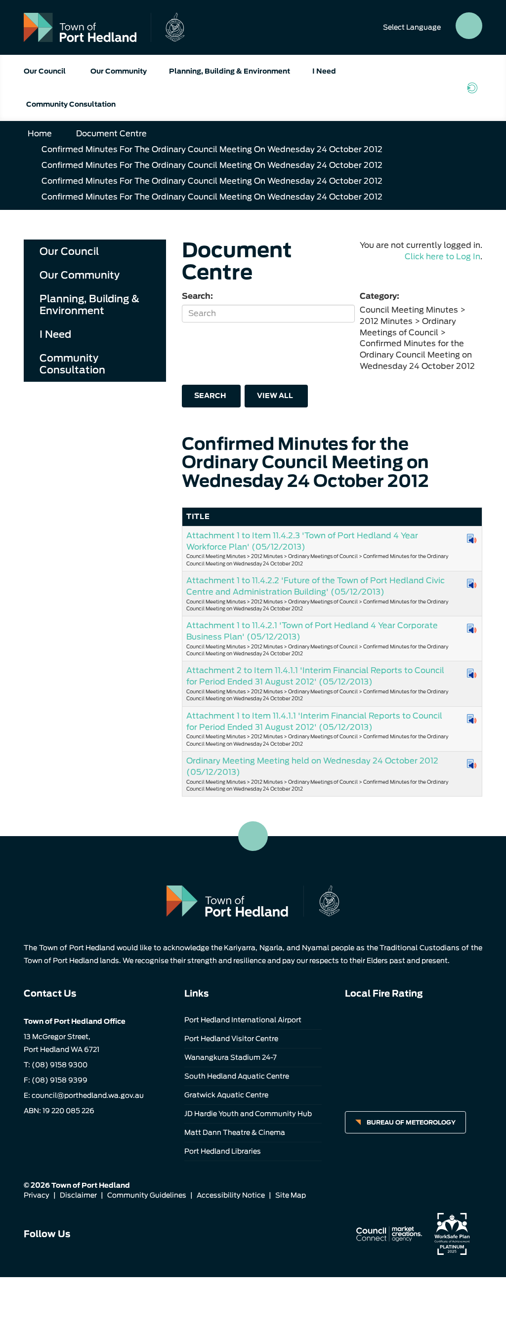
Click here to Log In (442, 256)
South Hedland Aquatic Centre (236, 1076)
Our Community (118, 71)
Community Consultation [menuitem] (72, 364)
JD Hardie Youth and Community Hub (248, 1114)
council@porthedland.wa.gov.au (88, 1095)
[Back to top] (253, 836)
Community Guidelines (146, 1195)
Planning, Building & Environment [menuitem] (89, 305)
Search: (197, 296)
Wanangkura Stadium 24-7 (230, 1057)
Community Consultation (71, 104)
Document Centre (111, 133)
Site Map (290, 1195)
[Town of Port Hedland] (104, 27)
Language (412, 27)
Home (40, 133)
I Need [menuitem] (55, 334)
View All (275, 396)
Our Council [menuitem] (69, 251)
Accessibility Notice (231, 1195)
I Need (324, 71)
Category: (379, 296)
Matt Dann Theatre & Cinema (234, 1132)
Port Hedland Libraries (222, 1151)
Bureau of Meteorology (411, 1122)
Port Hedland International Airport (242, 1020)
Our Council (45, 71)
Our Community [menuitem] (80, 275)
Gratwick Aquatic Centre (226, 1095)
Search (210, 396)
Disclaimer (78, 1195)
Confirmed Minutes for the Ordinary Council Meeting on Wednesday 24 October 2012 (212, 149)
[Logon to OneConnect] (474, 88)
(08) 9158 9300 (59, 1065)
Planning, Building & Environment (229, 71)
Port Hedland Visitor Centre (231, 1039)
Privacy (36, 1195)
